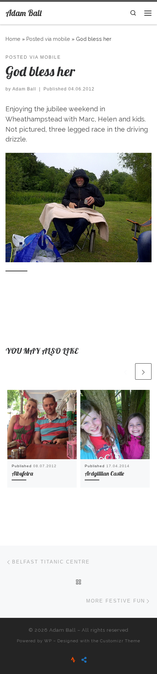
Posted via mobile (48, 39)
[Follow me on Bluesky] (84, 660)
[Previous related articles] (125, 371)
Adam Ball (24, 89)
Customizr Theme (120, 640)
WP (48, 640)
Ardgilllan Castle (104, 473)
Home (12, 39)
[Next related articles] (143, 371)
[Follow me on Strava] (73, 660)
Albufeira (22, 473)
